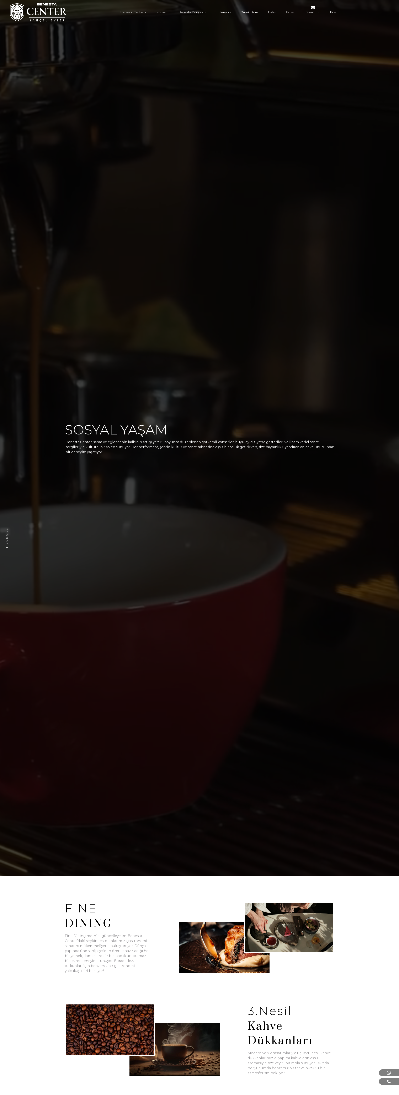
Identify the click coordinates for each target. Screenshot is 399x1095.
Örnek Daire (249, 12)
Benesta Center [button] (132, 12)
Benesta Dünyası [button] (191, 12)
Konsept (162, 12)
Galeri (272, 12)
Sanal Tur (313, 12)
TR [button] (332, 12)
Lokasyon (224, 12)
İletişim (291, 12)
